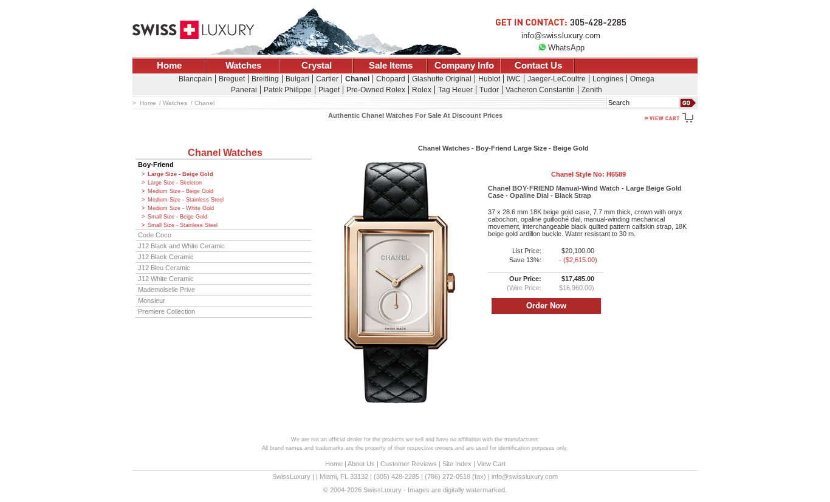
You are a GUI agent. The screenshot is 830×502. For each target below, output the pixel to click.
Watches (243, 65)
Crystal (316, 65)
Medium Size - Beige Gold (180, 191)
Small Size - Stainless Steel (183, 225)
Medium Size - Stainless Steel (186, 200)
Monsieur (151, 300)
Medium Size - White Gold (181, 208)
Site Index (457, 463)
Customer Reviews (408, 463)
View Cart (491, 463)
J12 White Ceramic (166, 278)
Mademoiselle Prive (166, 289)
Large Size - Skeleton (175, 183)
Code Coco (154, 235)
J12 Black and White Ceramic (181, 245)
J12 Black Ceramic (166, 256)
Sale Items (391, 65)
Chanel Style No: (588, 174)
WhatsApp (566, 47)
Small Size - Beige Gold (177, 217)
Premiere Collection (166, 311)
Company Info (464, 65)
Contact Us (538, 65)
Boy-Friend (156, 164)
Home (169, 65)
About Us (361, 463)
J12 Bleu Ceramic (164, 267)
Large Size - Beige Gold (180, 174)
